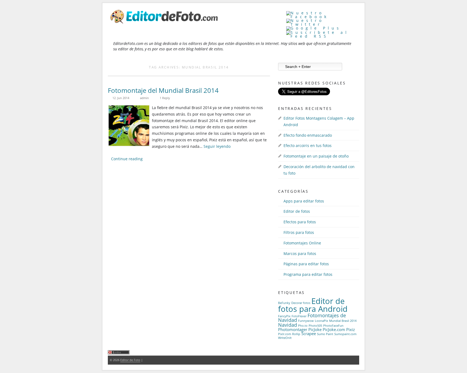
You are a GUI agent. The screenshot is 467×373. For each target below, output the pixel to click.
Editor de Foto (130, 360)
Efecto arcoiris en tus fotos (307, 145)
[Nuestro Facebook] (322, 16)
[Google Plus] (313, 28)
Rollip (296, 334)
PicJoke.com (334, 329)
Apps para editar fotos (303, 201)
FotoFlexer (299, 316)
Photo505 (315, 326)
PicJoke (315, 329)
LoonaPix (321, 321)
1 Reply (165, 98)
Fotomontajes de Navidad (312, 317)
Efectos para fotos (299, 221)
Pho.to (303, 326)
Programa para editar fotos (307, 274)
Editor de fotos (296, 211)
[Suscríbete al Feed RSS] (322, 36)
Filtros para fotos (298, 232)
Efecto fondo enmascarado (307, 135)
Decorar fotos (300, 303)
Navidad (287, 325)
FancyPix (284, 316)
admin (144, 98)
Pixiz (350, 329)
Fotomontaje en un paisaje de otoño (316, 156)
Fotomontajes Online (302, 243)
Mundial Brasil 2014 (342, 321)
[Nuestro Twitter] (322, 24)
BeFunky (284, 303)
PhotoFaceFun (333, 326)
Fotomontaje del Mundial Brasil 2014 (163, 90)
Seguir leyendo (217, 146)
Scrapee (308, 333)
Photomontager (292, 329)
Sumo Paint (325, 334)
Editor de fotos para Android (313, 305)
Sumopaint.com (345, 334)
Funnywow (306, 321)
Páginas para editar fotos (306, 263)
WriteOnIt (285, 338)
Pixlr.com (284, 334)
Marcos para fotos (299, 253)
